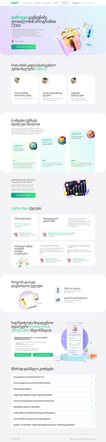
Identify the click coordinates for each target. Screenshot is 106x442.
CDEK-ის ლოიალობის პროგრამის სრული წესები (82, 439)
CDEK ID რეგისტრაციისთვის (21, 224)
